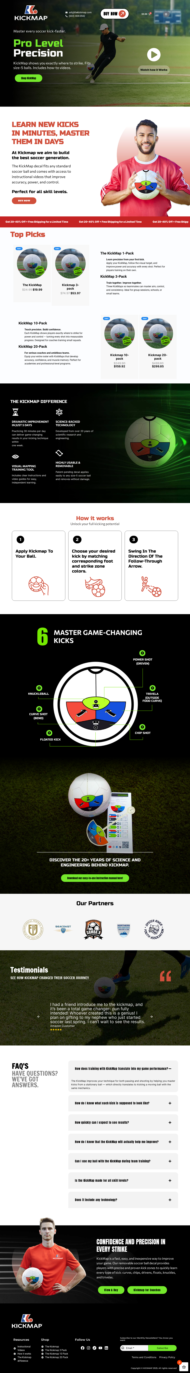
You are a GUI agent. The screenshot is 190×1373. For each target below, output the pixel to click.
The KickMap (32, 285)
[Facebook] (83, 1348)
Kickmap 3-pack (70, 286)
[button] (166, 14)
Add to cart (35, 276)
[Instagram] (89, 1348)
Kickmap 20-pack (157, 356)
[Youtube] (100, 1348)
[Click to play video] (39, 688)
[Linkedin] (106, 1348)
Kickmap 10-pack (119, 356)
